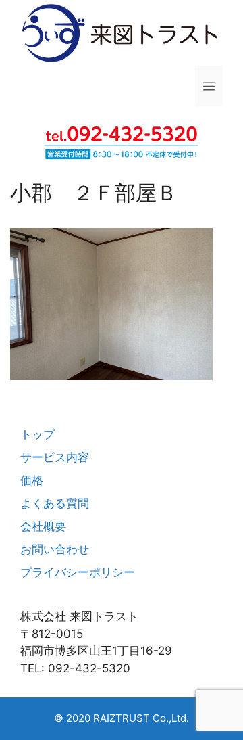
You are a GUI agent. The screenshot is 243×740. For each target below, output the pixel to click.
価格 (31, 480)
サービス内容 (54, 457)
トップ (37, 434)
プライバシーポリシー (77, 572)
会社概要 (43, 526)
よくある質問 (54, 503)
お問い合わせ (54, 549)
